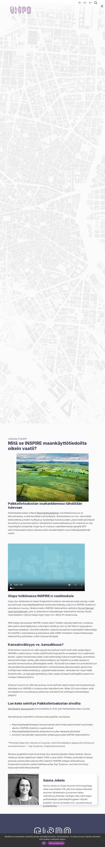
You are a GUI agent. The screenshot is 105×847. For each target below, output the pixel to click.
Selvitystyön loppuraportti (21, 709)
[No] (102, 840)
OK (44, 843)
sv (90, 2)
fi (80, 2)
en (84, 2)
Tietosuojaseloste (56, 843)
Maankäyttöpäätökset (48, 513)
